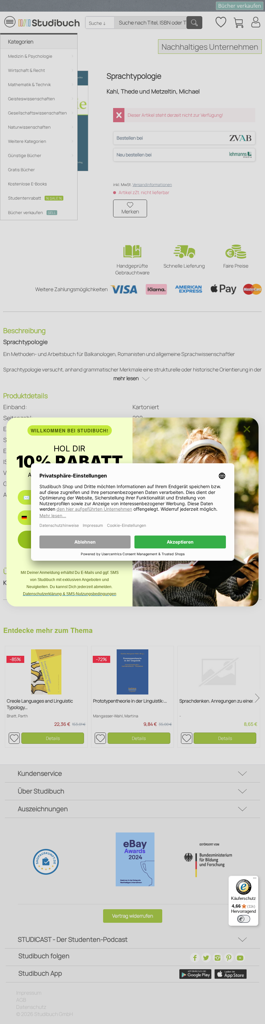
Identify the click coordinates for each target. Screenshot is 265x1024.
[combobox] (29, 518)
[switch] (243, 919)
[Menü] (255, 879)
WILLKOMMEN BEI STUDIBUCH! (70, 430)
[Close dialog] (246, 429)
